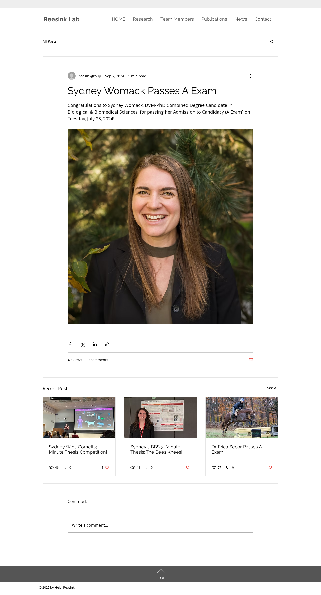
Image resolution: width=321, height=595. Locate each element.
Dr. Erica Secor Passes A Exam (237, 449)
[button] (272, 41)
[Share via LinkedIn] (94, 344)
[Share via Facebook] (70, 344)
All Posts (50, 41)
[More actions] (250, 76)
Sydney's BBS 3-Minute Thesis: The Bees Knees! (156, 449)
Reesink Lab (62, 19)
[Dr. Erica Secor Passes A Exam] (242, 417)
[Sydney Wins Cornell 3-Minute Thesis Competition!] (79, 417)
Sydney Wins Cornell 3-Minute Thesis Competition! (78, 449)
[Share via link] (107, 344)
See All (272, 387)
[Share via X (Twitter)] (82, 344)
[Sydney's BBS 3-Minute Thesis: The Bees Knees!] (160, 417)
